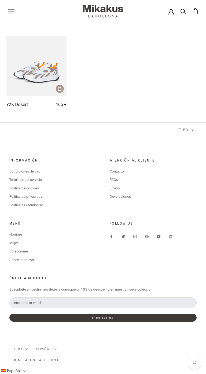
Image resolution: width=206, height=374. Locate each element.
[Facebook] (111, 236)
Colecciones (19, 251)
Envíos (115, 188)
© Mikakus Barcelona (36, 360)
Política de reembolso (26, 205)
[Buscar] (183, 11)
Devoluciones (120, 197)
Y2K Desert (17, 104)
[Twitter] (123, 236)
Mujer (13, 243)
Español (44, 348)
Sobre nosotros (21, 260)
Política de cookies (24, 188)
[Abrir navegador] (11, 11)
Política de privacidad (26, 197)
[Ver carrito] (195, 11)
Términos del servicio (25, 180)
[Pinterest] (147, 236)
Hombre (15, 234)
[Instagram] (135, 236)
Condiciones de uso (25, 171)
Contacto (117, 171)
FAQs (114, 180)
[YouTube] (158, 236)
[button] (13, 371)
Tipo (184, 130)
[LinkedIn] (170, 236)
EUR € (18, 348)
